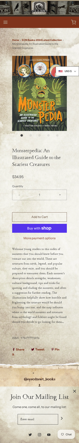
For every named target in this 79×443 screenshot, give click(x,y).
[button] (39, 93)
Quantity (17, 186)
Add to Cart (39, 217)
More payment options (39, 238)
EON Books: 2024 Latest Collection (42, 39)
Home (15, 39)
